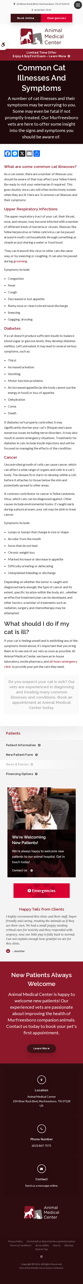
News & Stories (17, 764)
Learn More (41, 1048)
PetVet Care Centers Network (47, 1267)
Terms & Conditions (20, 1245)
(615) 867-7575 (42, 9)
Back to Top (41, 1249)
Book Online (25, 18)
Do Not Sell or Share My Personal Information (51, 1241)
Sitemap (68, 1245)
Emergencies (56, 18)
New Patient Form (19, 754)
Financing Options (19, 774)
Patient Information (21, 745)
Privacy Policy (15, 1241)
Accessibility (42, 1245)
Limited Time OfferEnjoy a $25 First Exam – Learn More (39, 54)
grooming (20, 261)
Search (56, 1245)
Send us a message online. (41, 1185)
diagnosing (64, 687)
